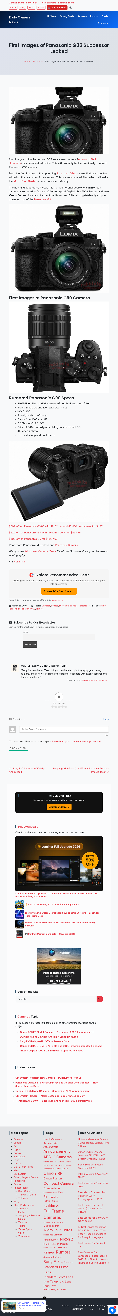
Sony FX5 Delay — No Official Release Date (44, 1041)
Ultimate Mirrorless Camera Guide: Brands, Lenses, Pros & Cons (93, 1143)
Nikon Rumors (49, 2)
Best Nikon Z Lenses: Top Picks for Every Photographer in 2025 (92, 1196)
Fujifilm (41, 7)
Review (49, 1252)
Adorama (15, 163)
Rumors (94, 16)
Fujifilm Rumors (66, 2)
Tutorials (23, 1198)
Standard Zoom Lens (58, 1277)
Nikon (31, 7)
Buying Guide (67, 16)
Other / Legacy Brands (26, 1177)
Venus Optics (25, 1229)
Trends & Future (27, 1194)
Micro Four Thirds (24, 181)
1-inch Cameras (52, 1139)
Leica (16, 1160)
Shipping (47, 1257)
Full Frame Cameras (53, 1214)
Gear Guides (25, 1191)
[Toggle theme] (71, 7)
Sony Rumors (33, 2)
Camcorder (48, 1165)
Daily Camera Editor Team (94, 680)
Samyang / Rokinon (29, 1215)
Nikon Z (66, 1239)
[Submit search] (100, 999)
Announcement (56, 1151)
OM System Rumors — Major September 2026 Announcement (50, 1095)
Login (106, 719)
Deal (60, 1192)
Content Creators (50, 1193)
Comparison (51, 1188)
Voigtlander (24, 1236)
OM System (20, 1173)
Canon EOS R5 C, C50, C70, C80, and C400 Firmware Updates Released (61, 1046)
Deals (105, 16)
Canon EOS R (49, 1169)
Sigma (21, 1218)
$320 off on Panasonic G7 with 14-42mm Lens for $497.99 (45, 532)
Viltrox (21, 1232)
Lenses (54, 605)
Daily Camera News (20, 19)
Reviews (82, 16)
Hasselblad (19, 1156)
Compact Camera (58, 1183)
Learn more (57, 600)
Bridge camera (49, 1162)
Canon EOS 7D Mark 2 (63, 1165)
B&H (93, 159)
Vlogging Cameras (50, 1286)
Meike (21, 1211)
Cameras (46, 605)
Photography (21, 1187)
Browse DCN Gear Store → (59, 591)
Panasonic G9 (42, 199)
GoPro (17, 1153)
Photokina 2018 (50, 1247)
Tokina (21, 1225)
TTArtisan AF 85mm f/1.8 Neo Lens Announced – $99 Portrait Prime (53, 1100)
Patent (64, 1243)
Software (57, 1257)
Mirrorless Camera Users (40, 551)
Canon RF (53, 1173)
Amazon (83, 159)
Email (25, 632)
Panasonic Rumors (66, 545)
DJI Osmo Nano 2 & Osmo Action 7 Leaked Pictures (49, 1036)
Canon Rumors (16, 2)
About (65, 1305)
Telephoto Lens (60, 1281)
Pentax (17, 1184)
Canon (13, 7)
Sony (22, 7)
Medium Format (51, 1225)
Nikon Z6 (46, 1244)
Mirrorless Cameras (52, 1234)
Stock (46, 1282)
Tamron (22, 1222)
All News (51, 16)
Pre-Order (62, 1247)
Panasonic (82, 605)
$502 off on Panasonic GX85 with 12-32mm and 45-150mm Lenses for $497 (56, 526)
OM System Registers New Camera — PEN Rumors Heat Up (48, 1077)
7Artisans (23, 1208)
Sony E (49, 1261)
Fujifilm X (51, 1205)
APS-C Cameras (57, 1157)
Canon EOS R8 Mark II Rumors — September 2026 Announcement (57, 1032)
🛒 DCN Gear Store (57, 7)
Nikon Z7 (55, 1244)
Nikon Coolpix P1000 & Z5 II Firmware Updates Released (51, 1050)
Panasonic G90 (65, 173)
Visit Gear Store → (59, 807)
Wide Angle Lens (54, 1289)
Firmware (103, 23)
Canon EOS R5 (62, 1169)
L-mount (46, 1223)
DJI (15, 1146)
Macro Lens (57, 1222)
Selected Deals (27, 826)
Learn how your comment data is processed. (76, 741)
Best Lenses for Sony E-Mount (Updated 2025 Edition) (91, 1208)
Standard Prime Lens (55, 1269)
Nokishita (19, 561)
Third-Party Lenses (24, 1205)
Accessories (51, 1143)
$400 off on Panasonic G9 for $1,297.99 (33, 538)
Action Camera (50, 1147)
